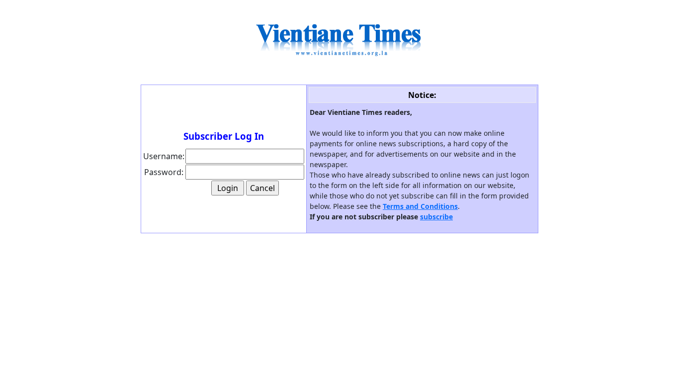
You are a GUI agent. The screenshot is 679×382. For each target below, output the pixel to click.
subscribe (436, 216)
